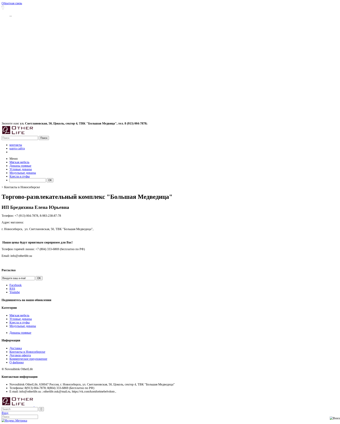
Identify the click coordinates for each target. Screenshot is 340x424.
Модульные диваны (22, 326)
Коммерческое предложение (28, 358)
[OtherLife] (18, 134)
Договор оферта (20, 355)
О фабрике (16, 362)
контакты (15, 145)
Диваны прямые (20, 332)
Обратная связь (12, 3)
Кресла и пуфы (19, 322)
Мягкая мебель (19, 315)
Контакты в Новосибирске (27, 351)
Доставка (15, 348)
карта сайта (17, 148)
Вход (5, 413)
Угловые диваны (20, 319)
